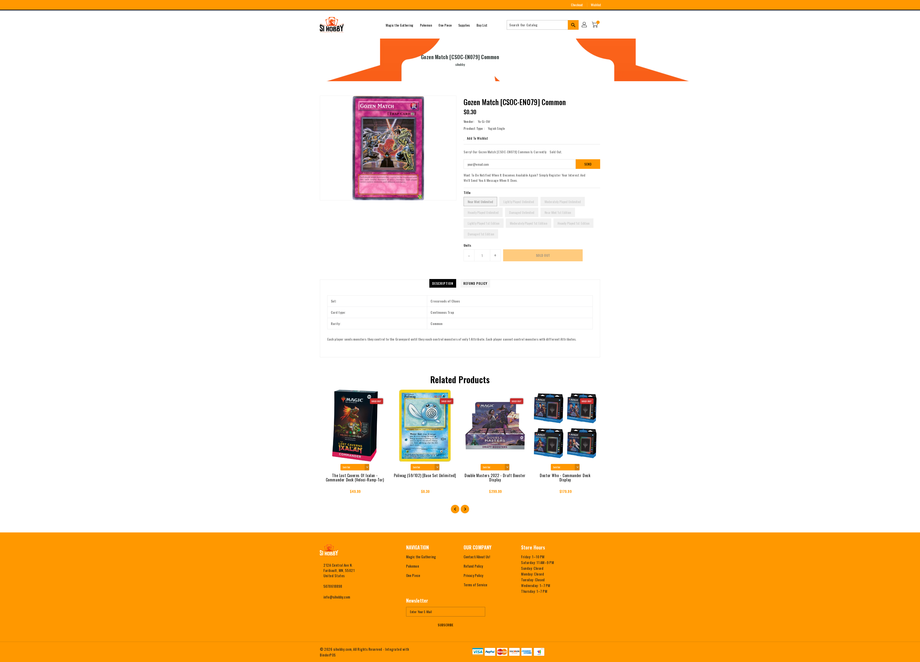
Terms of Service (476, 584)
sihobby (460, 64)
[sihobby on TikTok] (348, 4)
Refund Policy (473, 566)
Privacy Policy (473, 575)
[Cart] (595, 25)
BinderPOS (328, 654)
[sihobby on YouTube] (330, 4)
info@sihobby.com (336, 596)
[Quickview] (328, 493)
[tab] (442, 283)
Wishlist (596, 4)
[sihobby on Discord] (339, 4)
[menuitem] (399, 25)
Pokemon (412, 566)
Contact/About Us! (477, 556)
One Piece (413, 575)
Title (467, 192)
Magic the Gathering (421, 556)
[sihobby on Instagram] (322, 4)
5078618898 (332, 586)
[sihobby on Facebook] (313, 4)
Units (468, 245)
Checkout (577, 4)
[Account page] (584, 25)
